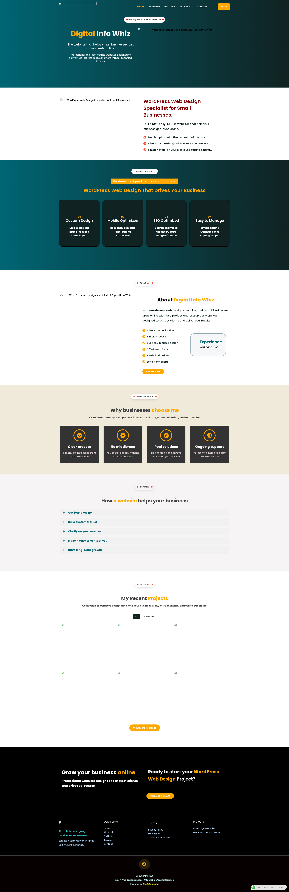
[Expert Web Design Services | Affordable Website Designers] (78, 6)
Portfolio (169, 6)
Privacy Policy (155, 829)
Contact (202, 6)
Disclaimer (154, 833)
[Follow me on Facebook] (144, 864)
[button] (213, 6)
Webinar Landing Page (206, 832)
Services (184, 6)
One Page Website (203, 828)
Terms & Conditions (159, 837)
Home (140, 6)
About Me (154, 6)
